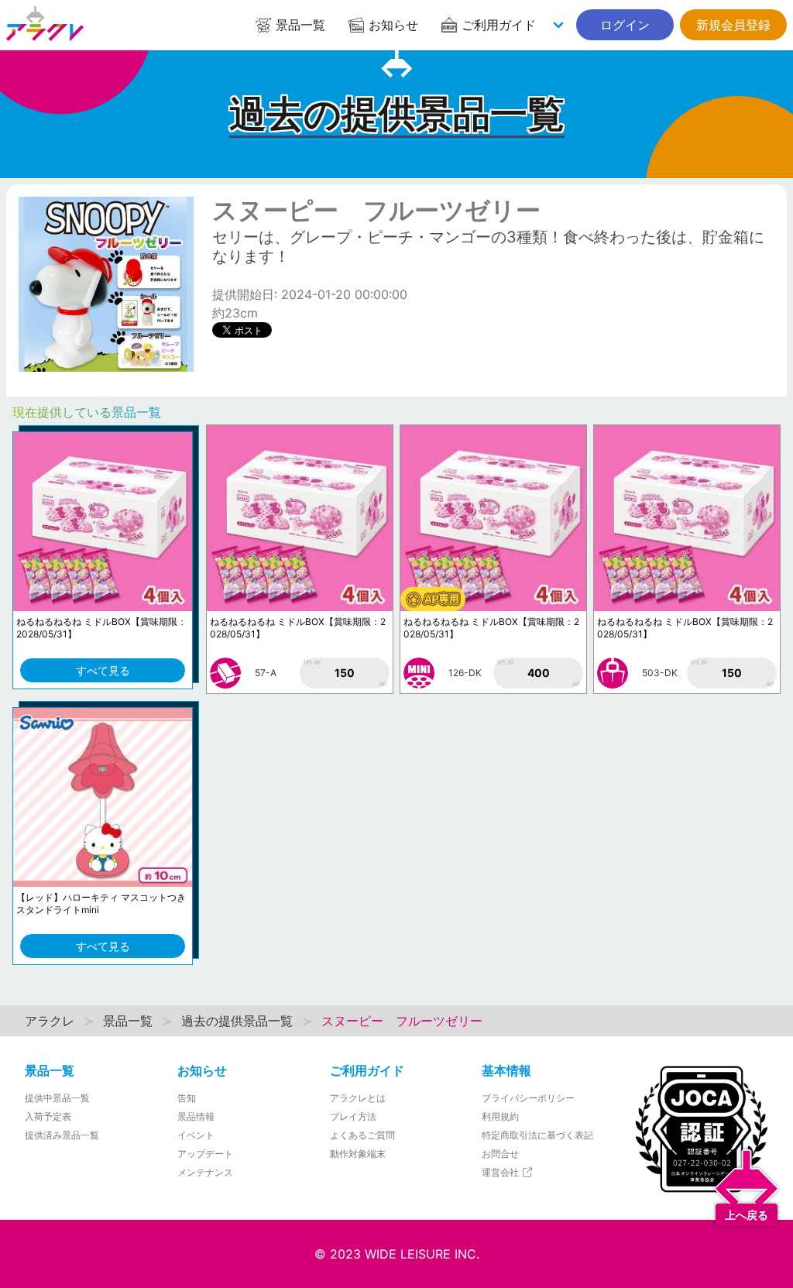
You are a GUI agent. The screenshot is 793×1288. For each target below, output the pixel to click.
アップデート (205, 1153)
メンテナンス (205, 1172)
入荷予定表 (48, 1116)
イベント (196, 1135)
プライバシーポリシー (528, 1098)
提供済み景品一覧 (62, 1135)
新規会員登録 (733, 25)
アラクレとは (358, 1098)
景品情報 (196, 1116)
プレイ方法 (353, 1116)
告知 (186, 1098)
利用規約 (500, 1116)
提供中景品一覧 (57, 1098)
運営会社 (501, 1172)
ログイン (624, 25)
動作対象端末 (358, 1153)
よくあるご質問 (362, 1135)
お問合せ (500, 1153)
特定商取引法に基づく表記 (537, 1135)
